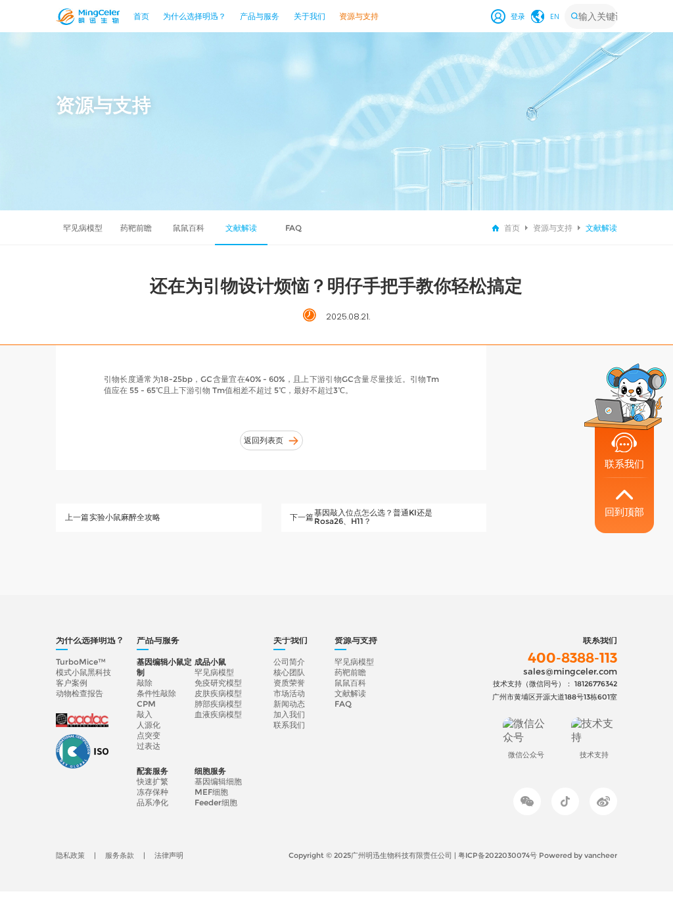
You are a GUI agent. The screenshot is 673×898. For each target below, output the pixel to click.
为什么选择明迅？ (194, 16)
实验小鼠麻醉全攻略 (124, 517)
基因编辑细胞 (218, 781)
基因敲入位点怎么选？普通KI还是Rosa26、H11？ (373, 517)
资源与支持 (359, 16)
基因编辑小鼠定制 (164, 667)
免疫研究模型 (218, 683)
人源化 (148, 725)
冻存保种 (152, 792)
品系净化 (152, 802)
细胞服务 (210, 771)
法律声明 (168, 855)
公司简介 (289, 662)
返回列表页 (263, 440)
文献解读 (241, 228)
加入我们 (289, 714)
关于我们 (309, 16)
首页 (141, 16)
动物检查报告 (79, 693)
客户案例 (71, 683)
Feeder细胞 (216, 802)
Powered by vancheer (578, 855)
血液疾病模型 (218, 714)
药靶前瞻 (136, 228)
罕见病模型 (83, 228)
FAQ (293, 228)
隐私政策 (70, 855)
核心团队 (289, 672)
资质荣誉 (289, 683)
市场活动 (289, 693)
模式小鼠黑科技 (83, 672)
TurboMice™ (81, 662)
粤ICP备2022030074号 (498, 855)
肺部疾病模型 (218, 704)
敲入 (144, 714)
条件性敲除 (156, 693)
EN (554, 16)
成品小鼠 (210, 662)
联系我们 (289, 725)
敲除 (144, 683)
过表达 (148, 746)
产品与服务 (259, 16)
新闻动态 (289, 704)
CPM (146, 704)
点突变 (148, 735)
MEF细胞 (211, 792)
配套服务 (152, 771)
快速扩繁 (152, 781)
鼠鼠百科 (188, 228)
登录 (518, 16)
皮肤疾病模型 (218, 693)
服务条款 (119, 855)
